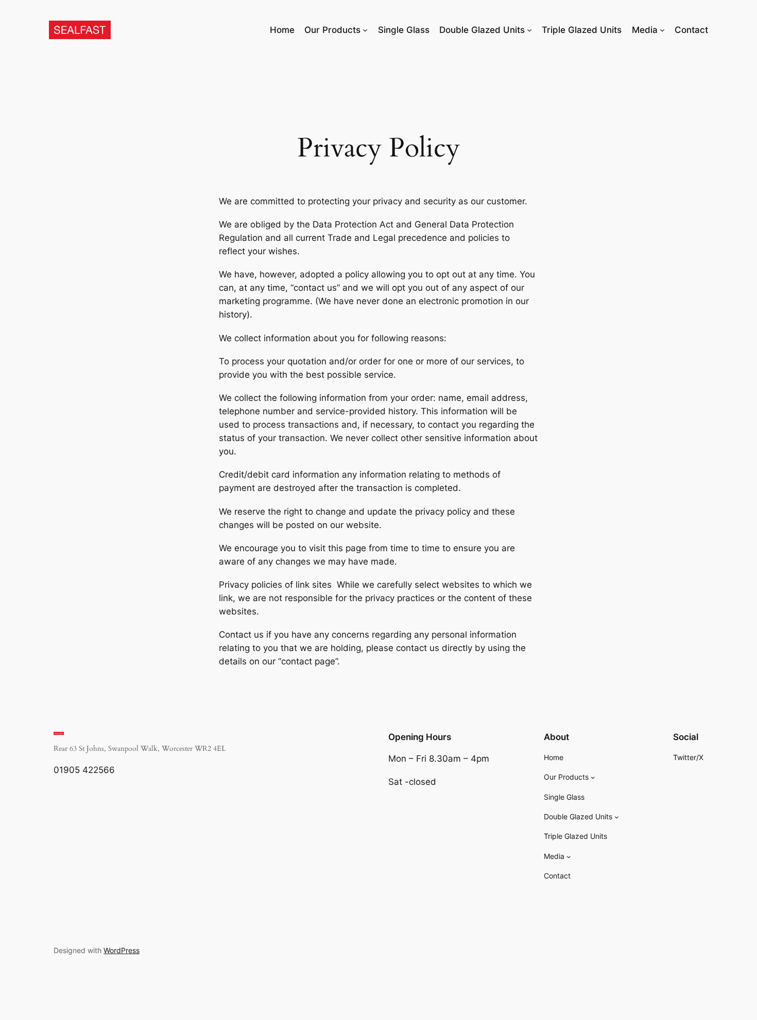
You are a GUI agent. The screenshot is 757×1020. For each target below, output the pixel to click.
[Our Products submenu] (365, 29)
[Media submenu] (662, 29)
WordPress (122, 950)
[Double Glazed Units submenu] (529, 29)
